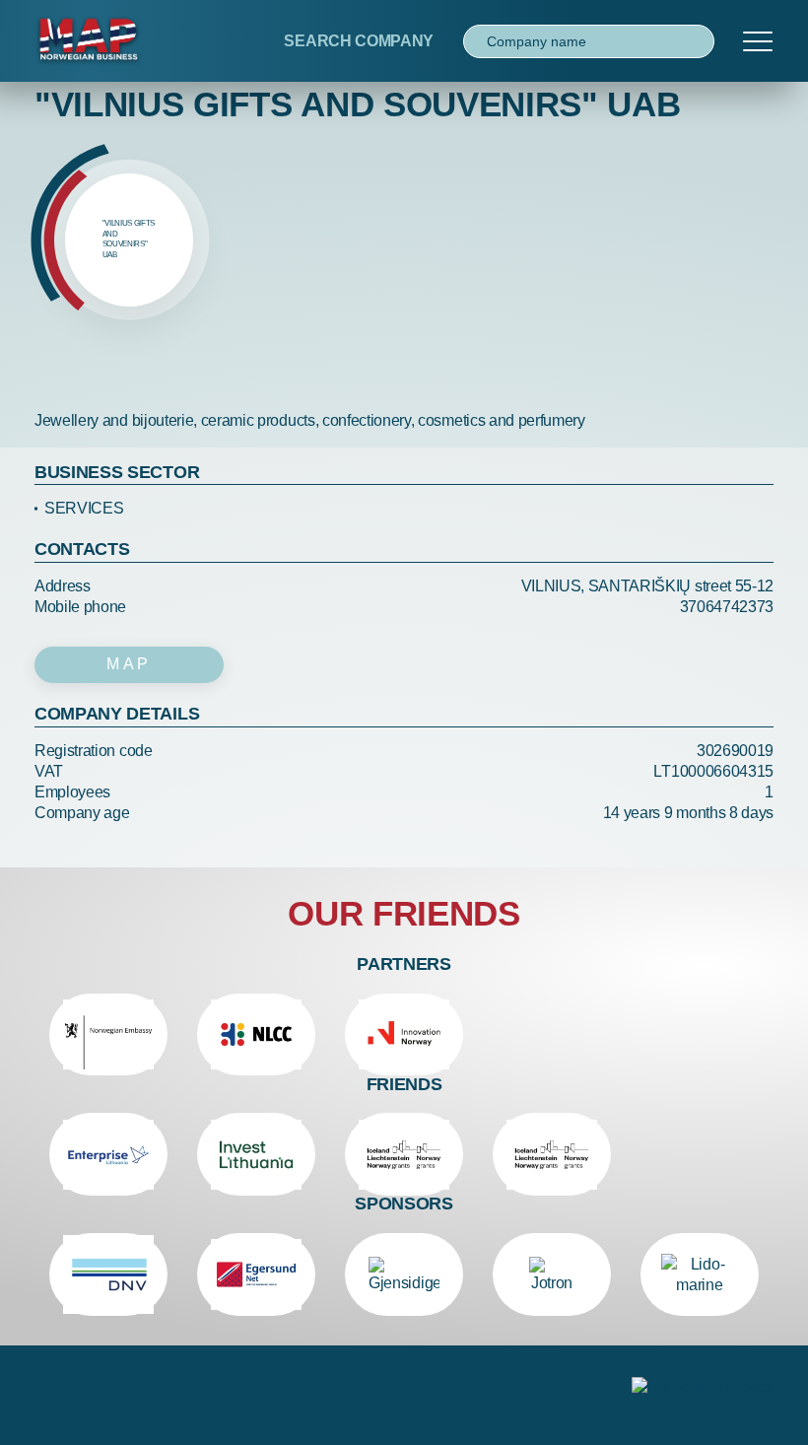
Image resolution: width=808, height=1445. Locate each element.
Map (129, 663)
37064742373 (727, 606)
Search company (359, 41)
